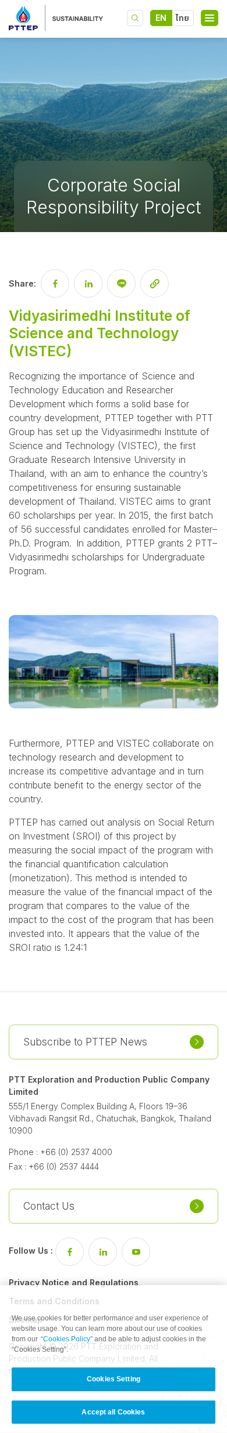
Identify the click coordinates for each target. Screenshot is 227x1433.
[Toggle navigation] (209, 18)
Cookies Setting (113, 1379)
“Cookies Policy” (67, 1339)
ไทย (182, 18)
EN (160, 18)
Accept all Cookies (113, 1412)
